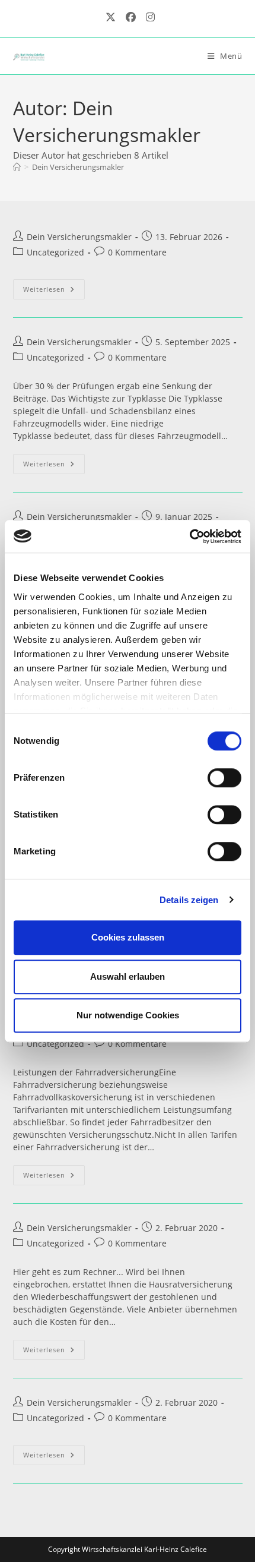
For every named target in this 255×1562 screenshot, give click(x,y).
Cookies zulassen (127, 937)
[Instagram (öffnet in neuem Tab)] (148, 17)
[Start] (17, 167)
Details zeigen (189, 900)
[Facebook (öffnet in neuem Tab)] (130, 17)
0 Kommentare (137, 252)
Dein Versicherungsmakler (78, 167)
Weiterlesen (54, 291)
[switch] (224, 777)
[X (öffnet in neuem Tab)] (110, 17)
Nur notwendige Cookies (127, 1015)
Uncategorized (55, 252)
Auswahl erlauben (127, 976)
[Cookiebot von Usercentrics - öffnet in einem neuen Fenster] (189, 536)
